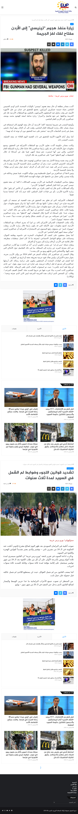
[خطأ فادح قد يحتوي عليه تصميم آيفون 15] (68, 372)
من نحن (75, 786)
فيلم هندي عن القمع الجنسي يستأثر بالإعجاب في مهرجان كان (44, 336)
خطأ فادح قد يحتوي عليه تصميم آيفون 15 (50, 370)
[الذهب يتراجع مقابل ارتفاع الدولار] (68, 364)
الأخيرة (39, 329)
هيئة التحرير (74, 784)
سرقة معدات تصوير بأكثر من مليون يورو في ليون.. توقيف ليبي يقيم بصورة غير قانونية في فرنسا (22, 446)
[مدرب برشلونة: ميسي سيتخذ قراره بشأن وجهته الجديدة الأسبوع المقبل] (68, 347)
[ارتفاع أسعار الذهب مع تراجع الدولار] (68, 355)
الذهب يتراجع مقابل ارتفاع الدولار (52, 361)
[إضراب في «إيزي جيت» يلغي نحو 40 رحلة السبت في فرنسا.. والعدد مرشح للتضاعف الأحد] (21, 397)
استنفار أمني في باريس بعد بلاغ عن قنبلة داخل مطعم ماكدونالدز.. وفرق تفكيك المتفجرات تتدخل (59, 446)
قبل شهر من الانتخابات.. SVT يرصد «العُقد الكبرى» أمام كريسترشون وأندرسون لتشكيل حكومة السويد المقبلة (60, 413)
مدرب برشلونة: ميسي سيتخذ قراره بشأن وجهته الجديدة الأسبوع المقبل (41, 344)
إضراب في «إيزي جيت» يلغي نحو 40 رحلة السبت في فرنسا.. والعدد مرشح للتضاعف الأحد (23, 412)
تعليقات (14, 329)
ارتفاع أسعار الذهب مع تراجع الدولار (52, 353)
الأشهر (64, 329)
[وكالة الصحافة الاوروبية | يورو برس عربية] (63, 7)
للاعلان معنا (74, 790)
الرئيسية (70, 20)
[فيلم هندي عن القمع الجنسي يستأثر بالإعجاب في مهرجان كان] (68, 338)
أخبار (65, 20)
